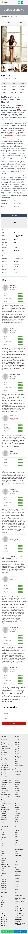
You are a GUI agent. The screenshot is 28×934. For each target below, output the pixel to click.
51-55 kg (17, 746)
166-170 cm (4, 921)
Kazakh (16, 800)
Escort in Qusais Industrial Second (19, 911)
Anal (2, 741)
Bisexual (3, 834)
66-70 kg (17, 751)
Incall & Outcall (18, 855)
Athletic (16, 239)
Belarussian (17, 782)
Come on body (4, 756)
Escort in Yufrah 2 (19, 917)
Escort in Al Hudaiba (19, 914)
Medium (3, 853)
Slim (16, 842)
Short (2, 851)
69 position (4, 739)
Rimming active (5, 798)
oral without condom (20, 133)
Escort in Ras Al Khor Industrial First (20, 924)
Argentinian (17, 778)
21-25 (2, 904)
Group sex (3, 784)
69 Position (11, 133)
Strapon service (5, 809)
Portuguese (17, 813)
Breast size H (4, 889)
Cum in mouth (4, 754)
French (16, 792)
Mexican (17, 803)
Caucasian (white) (18, 258)
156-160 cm (4, 917)
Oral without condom (6, 794)
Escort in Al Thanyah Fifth (19, 902)
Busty (16, 834)
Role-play (3, 801)
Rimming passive (5, 800)
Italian (16, 798)
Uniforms (3, 817)
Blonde (3, 839)
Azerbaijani (17, 780)
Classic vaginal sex (5, 748)
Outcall (16, 853)
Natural (16, 266)
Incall (16, 851)
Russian (16, 817)
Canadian (17, 788)
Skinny (16, 840)
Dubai (11, 16)
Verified (16, 864)
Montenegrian (18, 805)
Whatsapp (8, 931)
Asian (2, 862)
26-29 (2, 906)
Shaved (16, 247)
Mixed (2, 870)
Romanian (17, 815)
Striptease (3, 811)
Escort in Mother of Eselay (19, 906)
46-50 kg (17, 744)
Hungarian (17, 796)
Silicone (3, 897)
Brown (15, 242)
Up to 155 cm (4, 915)
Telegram (21, 931)
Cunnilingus (4, 758)
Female (15, 229)
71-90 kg (17, 753)
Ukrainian (17, 823)
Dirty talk (3, 761)
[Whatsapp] (19, 2)
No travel (17, 869)
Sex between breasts (6, 803)
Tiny (16, 846)
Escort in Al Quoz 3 (19, 908)
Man (16, 759)
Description (14, 215)
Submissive (3, 813)
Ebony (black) (4, 864)
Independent (18, 771)
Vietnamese (17, 827)
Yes (15, 768)
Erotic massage (4, 767)
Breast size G (4, 887)
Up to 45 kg (17, 742)
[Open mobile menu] (25, 2)
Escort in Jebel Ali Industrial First (19, 920)
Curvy (16, 836)
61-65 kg (17, 749)
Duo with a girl (4, 765)
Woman (16, 761)
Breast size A (17, 264)
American (17, 777)
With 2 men (4, 819)
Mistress (3, 792)
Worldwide (17, 875)
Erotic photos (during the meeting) (7, 770)
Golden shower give (6, 780)
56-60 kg (17, 748)
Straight (3, 832)
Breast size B (4, 877)
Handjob (3, 786)
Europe (16, 873)
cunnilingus (9, 135)
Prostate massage (5, 796)
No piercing (17, 250)
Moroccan (17, 807)
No (14, 255)
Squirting (3, 807)
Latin (2, 868)
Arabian (3, 860)
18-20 (2, 902)
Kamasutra (3, 788)
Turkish (16, 821)
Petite (16, 838)
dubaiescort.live (5, 16)
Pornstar (17, 878)
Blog (16, 892)
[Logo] (8, 2)
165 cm (16, 272)
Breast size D (4, 881)
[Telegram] (22, 2)
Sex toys (3, 805)
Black (2, 843)
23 (14, 232)
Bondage (3, 743)
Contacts (14, 226)
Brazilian (17, 784)
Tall (15, 844)
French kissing (4, 776)
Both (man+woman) (19, 765)
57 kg (15, 269)
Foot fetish (3, 775)
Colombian (17, 790)
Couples (3, 750)
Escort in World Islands (20, 915)
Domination (4, 763)
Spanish (16, 819)
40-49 (2, 910)
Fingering (3, 773)
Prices (14, 219)
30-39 (2, 908)
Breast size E (4, 883)
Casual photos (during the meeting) (6, 745)
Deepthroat (4, 760)
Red (2, 845)
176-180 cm (4, 925)
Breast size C (4, 879)
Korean (16, 802)
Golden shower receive (6, 782)
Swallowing (4, 815)
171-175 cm (4, 923)
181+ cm (17, 736)
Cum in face (4, 752)
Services (14, 222)
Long (15, 245)
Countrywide (18, 871)
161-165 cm (4, 919)
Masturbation (4, 790)
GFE (2, 778)
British (16, 786)
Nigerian (17, 809)
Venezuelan (17, 825)
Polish (16, 811)
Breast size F (4, 885)
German (16, 794)
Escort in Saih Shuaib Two (20, 899)
